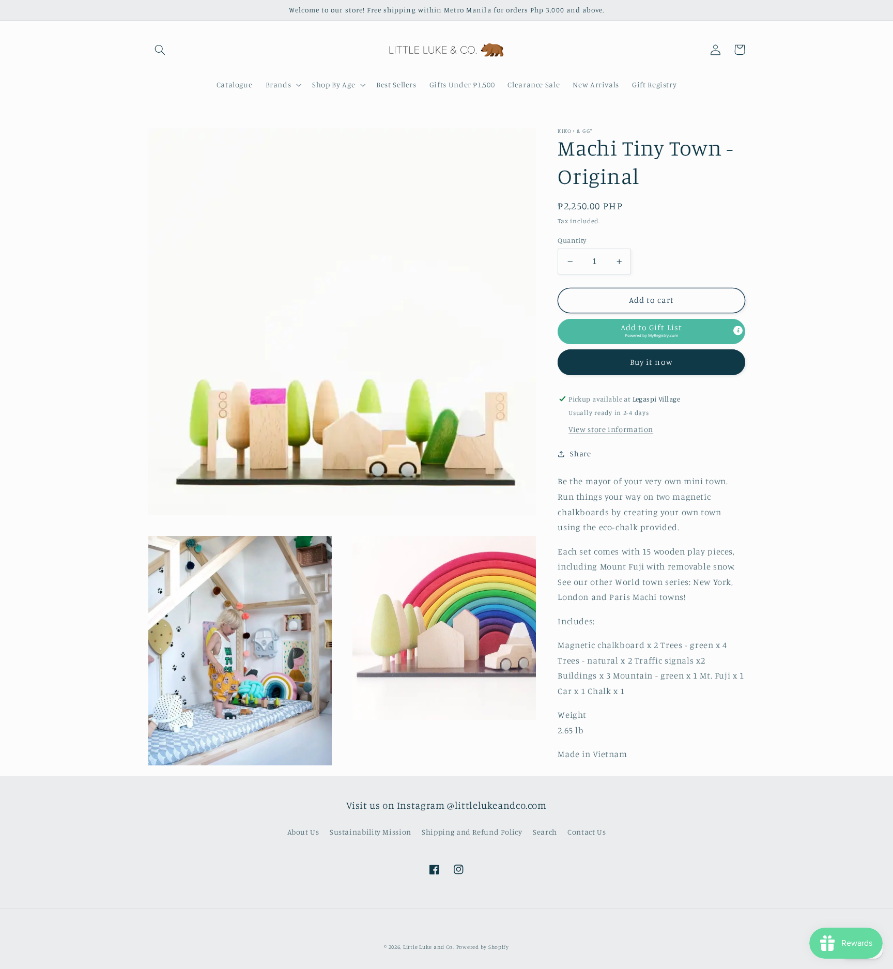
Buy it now (651, 362)
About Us (303, 831)
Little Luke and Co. (428, 947)
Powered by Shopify (482, 947)
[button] (160, 49)
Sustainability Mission (370, 831)
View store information (610, 429)
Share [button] (580, 453)
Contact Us (586, 831)
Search (545, 831)
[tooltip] (738, 330)
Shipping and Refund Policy (472, 831)
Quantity (572, 240)
